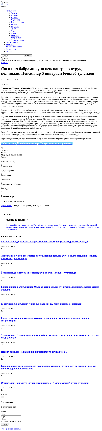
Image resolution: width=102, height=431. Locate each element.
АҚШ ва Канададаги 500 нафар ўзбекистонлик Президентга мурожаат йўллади (44, 241)
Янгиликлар (11, 11)
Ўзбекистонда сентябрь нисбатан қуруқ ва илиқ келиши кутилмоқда (38, 272)
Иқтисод (14, 15)
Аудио (13, 33)
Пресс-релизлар (17, 40)
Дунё (13, 31)
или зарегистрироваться (11, 429)
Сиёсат (14, 13)
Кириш (9, 51)
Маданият (15, 26)
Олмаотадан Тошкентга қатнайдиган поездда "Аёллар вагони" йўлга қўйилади (45, 383)
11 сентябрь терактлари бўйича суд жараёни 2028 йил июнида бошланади (41, 303)
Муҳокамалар (17, 38)
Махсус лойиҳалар (14, 47)
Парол (3, 417)
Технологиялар (17, 22)
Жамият (14, 17)
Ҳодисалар (15, 20)
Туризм (14, 24)
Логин (3, 412)
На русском (11, 49)
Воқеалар (15, 35)
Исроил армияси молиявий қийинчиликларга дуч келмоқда (34, 351)
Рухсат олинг (6, 206)
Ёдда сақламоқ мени (12, 422)
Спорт (13, 29)
